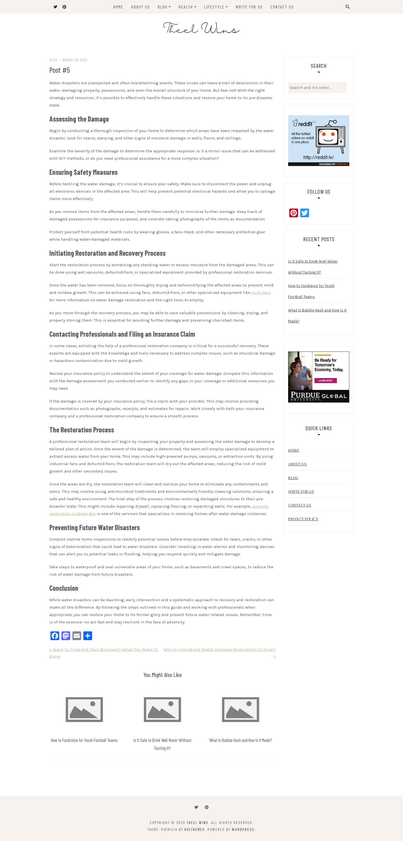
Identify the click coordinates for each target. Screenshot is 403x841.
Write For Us (249, 6)
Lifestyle (214, 6)
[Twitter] (196, 807)
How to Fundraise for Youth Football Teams (84, 740)
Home (118, 6)
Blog (163, 6)
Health (186, 6)
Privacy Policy (303, 519)
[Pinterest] (207, 807)
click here (261, 292)
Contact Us (282, 6)
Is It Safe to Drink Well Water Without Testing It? (312, 266)
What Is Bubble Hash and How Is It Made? (240, 740)
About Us (140, 6)
